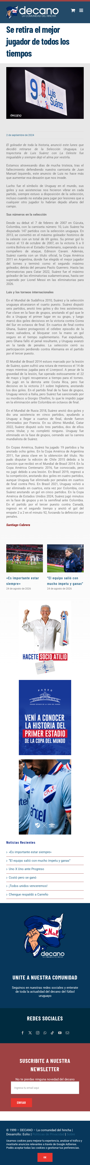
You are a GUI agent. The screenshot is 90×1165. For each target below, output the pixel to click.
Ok (45, 1157)
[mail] (67, 1032)
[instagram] (37, 1032)
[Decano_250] (45, 761)
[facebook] (22, 1032)
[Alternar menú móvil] (81, 10)
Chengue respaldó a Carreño (28, 894)
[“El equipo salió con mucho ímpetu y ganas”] (65, 558)
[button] (9, 567)
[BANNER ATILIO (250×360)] (45, 602)
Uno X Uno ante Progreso (26, 869)
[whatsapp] (45, 1032)
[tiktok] (52, 1032)
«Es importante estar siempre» (30, 852)
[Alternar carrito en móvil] (73, 10)
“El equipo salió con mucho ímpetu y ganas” (39, 861)
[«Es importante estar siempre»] (24, 558)
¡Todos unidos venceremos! (28, 886)
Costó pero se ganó (22, 877)
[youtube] (60, 1032)
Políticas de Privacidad (48, 1134)
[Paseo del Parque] (45, 681)
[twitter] (30, 1032)
